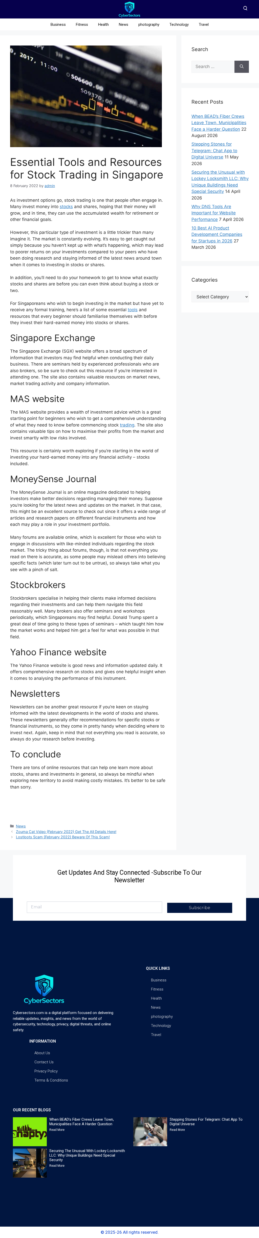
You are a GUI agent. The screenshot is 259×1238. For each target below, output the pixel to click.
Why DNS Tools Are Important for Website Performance (213, 213)
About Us (42, 1053)
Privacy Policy (46, 1071)
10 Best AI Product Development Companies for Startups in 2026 (216, 234)
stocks (66, 206)
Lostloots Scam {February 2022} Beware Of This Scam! (63, 837)
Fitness (82, 24)
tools (133, 309)
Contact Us (44, 1062)
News (123, 24)
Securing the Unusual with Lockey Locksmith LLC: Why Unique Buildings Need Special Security (87, 1155)
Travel (204, 24)
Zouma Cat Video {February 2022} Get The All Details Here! (66, 831)
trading (127, 424)
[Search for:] (212, 67)
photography (148, 24)
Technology (179, 24)
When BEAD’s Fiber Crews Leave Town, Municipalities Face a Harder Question (218, 123)
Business (58, 24)
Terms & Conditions (51, 1080)
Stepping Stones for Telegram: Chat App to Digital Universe (214, 151)
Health (103, 24)
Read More (56, 1130)
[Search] (241, 67)
